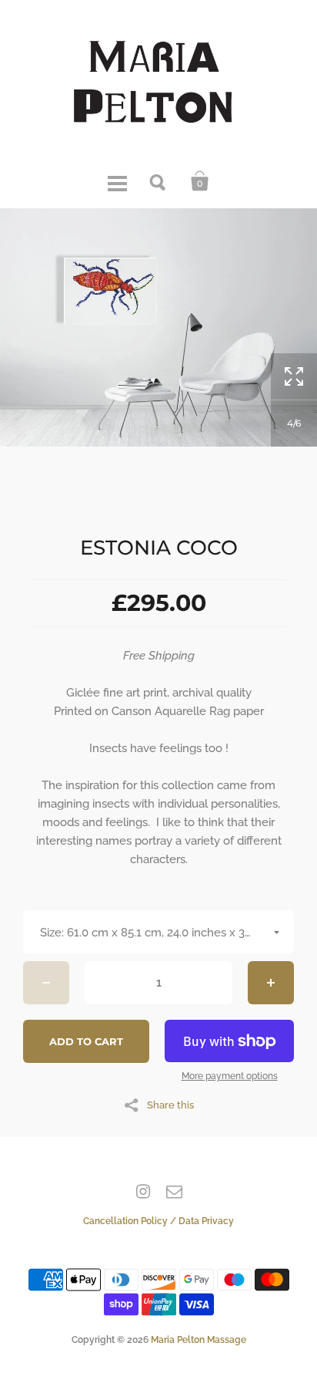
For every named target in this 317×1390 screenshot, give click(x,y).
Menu (117, 181)
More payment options (230, 1076)
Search (158, 181)
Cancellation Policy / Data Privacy (158, 1221)
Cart (200, 181)
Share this (170, 1104)
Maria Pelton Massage (198, 1339)
